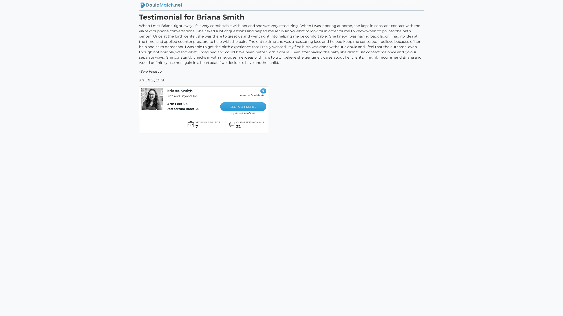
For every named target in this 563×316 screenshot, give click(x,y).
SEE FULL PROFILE (243, 106)
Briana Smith (179, 91)
